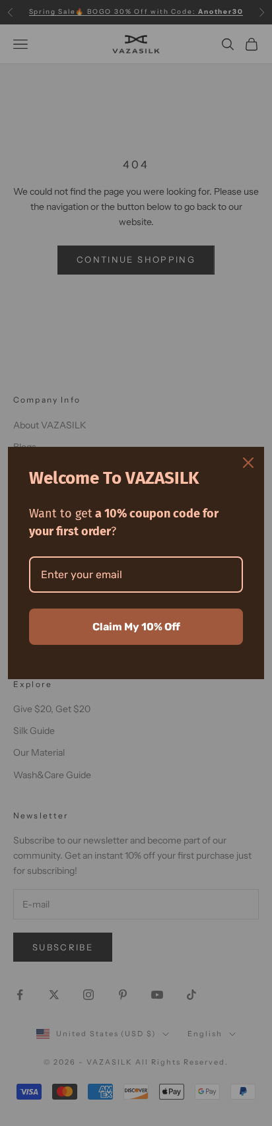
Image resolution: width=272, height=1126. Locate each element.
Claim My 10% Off (136, 626)
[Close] (248, 463)
